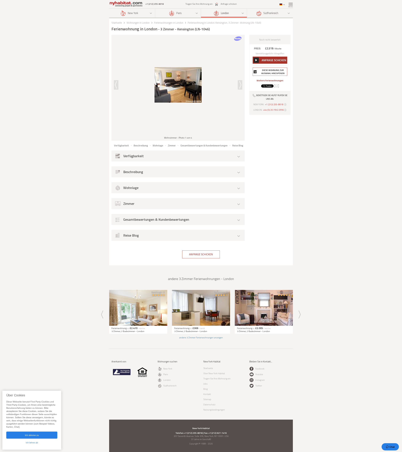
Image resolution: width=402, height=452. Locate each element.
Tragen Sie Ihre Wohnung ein (199, 4)
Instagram (260, 380)
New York (133, 13)
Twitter (258, 385)
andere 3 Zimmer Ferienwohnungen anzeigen (201, 337)
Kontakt (207, 394)
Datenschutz (209, 404)
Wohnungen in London (138, 23)
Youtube (259, 374)
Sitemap (207, 399)
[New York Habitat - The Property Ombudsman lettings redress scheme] (122, 374)
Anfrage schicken (229, 4)
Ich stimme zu (32, 435)
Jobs (205, 383)
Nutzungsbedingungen (214, 409)
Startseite (116, 23)
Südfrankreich (270, 13)
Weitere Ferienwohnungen (270, 80)
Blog (205, 389)
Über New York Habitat (214, 373)
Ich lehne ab (32, 442)
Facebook (259, 368)
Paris (179, 13)
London (225, 13)
